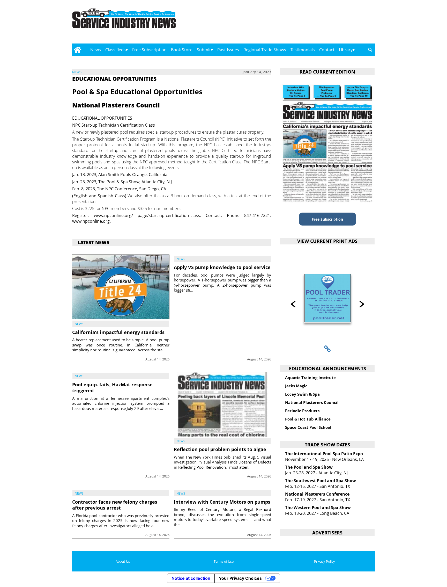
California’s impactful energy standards (118, 332)
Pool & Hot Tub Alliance (308, 419)
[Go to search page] (370, 50)
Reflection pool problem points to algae (220, 449)
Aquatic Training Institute (310, 377)
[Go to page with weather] (329, 23)
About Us (123, 561)
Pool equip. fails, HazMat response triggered (112, 387)
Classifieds (115, 50)
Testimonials (302, 50)
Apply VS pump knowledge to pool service (222, 267)
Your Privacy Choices (240, 578)
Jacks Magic (296, 385)
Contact (326, 50)
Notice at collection (191, 578)
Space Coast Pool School (308, 427)
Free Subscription (149, 50)
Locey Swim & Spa (302, 394)
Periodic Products (302, 410)
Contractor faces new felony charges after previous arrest (114, 505)
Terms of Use (224, 561)
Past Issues (228, 50)
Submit (204, 50)
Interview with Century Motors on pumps (222, 502)
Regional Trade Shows (264, 50)
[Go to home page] (77, 50)
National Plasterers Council (312, 402)
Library (346, 50)
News (95, 50)
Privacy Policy (324, 561)
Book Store (181, 50)
